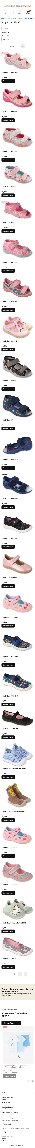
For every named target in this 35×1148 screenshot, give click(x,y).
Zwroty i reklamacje (7, 1097)
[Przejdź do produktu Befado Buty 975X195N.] (17, 643)
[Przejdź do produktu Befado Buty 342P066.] (17, 248)
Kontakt (3, 1138)
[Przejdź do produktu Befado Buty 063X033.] (17, 61)
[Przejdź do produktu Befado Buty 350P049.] (17, 445)
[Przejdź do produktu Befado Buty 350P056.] (17, 406)
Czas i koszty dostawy (8, 1119)
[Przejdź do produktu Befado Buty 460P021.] (17, 564)
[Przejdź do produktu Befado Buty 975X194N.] (17, 682)
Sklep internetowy (15, 1145)
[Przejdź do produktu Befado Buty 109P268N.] (17, 603)
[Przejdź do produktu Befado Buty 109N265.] (17, 872)
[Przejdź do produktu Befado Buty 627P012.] (17, 327)
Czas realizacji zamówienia (9, 1121)
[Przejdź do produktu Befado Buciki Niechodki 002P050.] (17, 754)
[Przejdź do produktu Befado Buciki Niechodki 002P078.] (17, 796)
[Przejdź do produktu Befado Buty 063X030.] (17, 485)
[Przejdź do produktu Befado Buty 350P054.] (17, 366)
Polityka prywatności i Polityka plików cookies (15, 1129)
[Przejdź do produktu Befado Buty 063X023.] (17, 288)
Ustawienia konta (6, 1109)
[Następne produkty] (20, 974)
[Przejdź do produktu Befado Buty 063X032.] (17, 98)
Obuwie (31, 18)
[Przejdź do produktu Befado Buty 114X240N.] (17, 718)
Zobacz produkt (8, 81)
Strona (12, 46)
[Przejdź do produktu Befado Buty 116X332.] (17, 946)
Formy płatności (6, 1117)
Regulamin (4, 1099)
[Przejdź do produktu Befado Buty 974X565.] (17, 524)
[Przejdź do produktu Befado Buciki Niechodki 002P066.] (17, 909)
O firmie (3, 1140)
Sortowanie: (5, 35)
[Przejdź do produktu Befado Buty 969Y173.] (17, 210)
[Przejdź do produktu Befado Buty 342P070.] (17, 175)
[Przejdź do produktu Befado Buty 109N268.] (17, 835)
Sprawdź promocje (11, 1023)
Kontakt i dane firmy (7, 1137)
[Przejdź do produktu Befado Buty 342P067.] (17, 137)
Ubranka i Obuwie (22, 18)
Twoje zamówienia (7, 1107)
